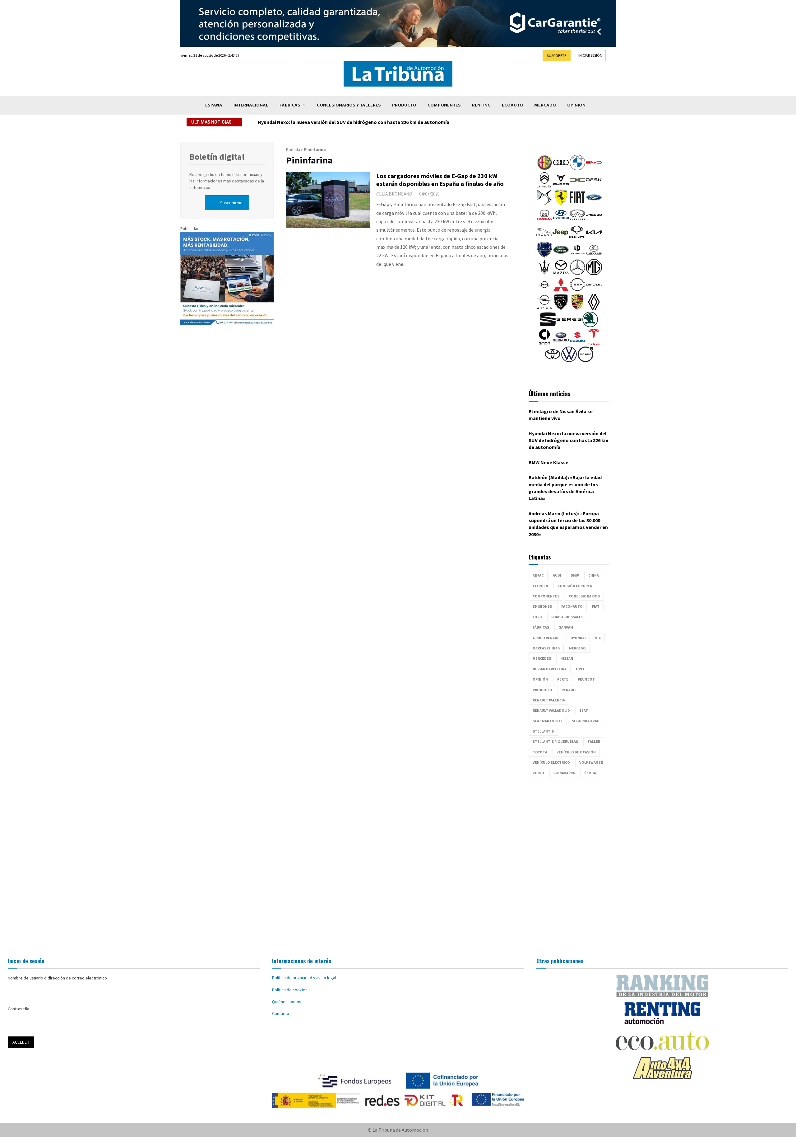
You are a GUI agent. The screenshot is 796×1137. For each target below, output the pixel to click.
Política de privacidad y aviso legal (304, 977)
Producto (404, 105)
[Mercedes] (577, 273)
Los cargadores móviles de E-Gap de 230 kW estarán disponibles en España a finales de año (440, 179)
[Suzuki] (577, 343)
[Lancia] (544, 256)
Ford (537, 617)
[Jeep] (560, 238)
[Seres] (569, 325)
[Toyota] (552, 360)
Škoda (590, 773)
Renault (569, 689)
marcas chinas (546, 648)
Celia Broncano (394, 194)
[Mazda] (561, 273)
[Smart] (544, 343)
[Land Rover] (561, 256)
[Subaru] (561, 343)
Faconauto (572, 606)
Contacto (280, 1013)
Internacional (251, 105)
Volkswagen (591, 762)
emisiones (542, 606)
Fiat (595, 606)
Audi (557, 575)
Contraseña (18, 1009)
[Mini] (544, 291)
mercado (577, 648)
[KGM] (577, 238)
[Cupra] (561, 186)
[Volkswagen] (569, 360)
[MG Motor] (594, 273)
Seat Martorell (547, 721)
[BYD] (594, 169)
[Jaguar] (544, 238)
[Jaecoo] (594, 221)
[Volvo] (585, 360)
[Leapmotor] (577, 256)
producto (542, 689)
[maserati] (544, 273)
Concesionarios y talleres (349, 105)
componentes (546, 596)
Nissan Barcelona (550, 669)
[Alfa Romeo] (544, 169)
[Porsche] (577, 308)
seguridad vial (586, 721)
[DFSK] (594, 186)
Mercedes (542, 658)
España (213, 105)
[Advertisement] (398, 864)
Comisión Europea (575, 585)
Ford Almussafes (567, 617)
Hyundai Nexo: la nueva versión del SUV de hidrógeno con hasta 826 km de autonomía (569, 440)
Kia (598, 637)
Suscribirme (231, 202)
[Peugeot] (561, 308)
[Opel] (544, 308)
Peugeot (586, 679)
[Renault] (594, 308)
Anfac (538, 575)
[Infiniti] (577, 221)
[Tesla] (594, 343)
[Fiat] (577, 203)
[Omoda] (594, 291)
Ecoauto (512, 105)
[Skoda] (590, 325)
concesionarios (584, 596)
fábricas (541, 627)
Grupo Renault (547, 637)
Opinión (576, 105)
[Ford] (594, 203)
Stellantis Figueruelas (555, 741)
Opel (580, 669)
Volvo (538, 773)
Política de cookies (290, 990)
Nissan (566, 658)
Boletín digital (216, 156)
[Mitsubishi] (561, 291)
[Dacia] (577, 186)
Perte (562, 679)
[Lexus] (594, 256)
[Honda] (544, 221)
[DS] (544, 203)
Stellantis (543, 731)
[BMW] (577, 169)
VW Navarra (564, 773)
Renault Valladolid (551, 710)
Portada (293, 149)
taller (593, 741)
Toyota (540, 752)
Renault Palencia (549, 700)
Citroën (540, 585)
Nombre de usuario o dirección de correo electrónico (57, 978)
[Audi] (561, 169)
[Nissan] (577, 291)
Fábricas (290, 105)
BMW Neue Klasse (278, 122)
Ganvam (565, 627)
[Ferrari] (561, 203)
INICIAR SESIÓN (590, 55)
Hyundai (578, 637)
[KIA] (593, 238)
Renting (481, 105)
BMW (575, 575)
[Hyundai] (561, 221)
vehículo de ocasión (576, 752)
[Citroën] (544, 186)
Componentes (444, 105)
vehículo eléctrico (551, 762)
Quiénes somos (286, 1001)
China (593, 575)
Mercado (545, 105)
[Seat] (548, 325)
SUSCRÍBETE (556, 55)
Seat (583, 710)
